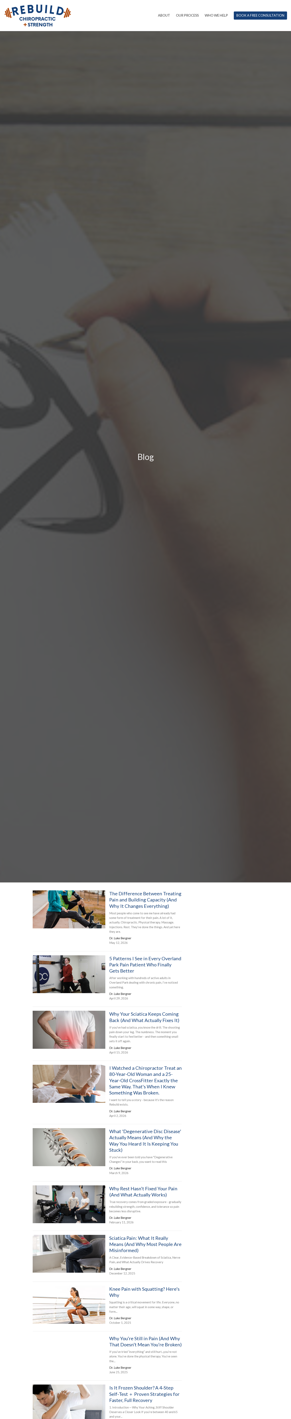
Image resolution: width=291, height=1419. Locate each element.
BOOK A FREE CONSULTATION (260, 15)
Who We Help (216, 15)
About (164, 15)
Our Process (187, 15)
